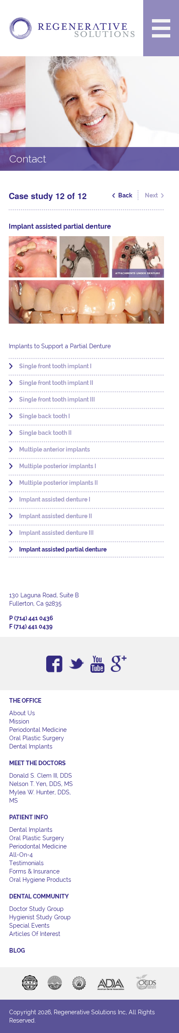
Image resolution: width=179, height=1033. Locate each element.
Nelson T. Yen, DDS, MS (41, 784)
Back (125, 195)
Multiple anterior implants (54, 449)
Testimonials (26, 863)
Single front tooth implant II (56, 382)
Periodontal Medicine (38, 729)
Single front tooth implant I (55, 366)
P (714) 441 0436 (31, 618)
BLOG (17, 950)
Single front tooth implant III (57, 399)
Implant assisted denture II (55, 516)
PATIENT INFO (28, 817)
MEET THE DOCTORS (37, 763)
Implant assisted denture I (54, 499)
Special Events (29, 925)
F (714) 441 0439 (30, 626)
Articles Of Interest (34, 934)
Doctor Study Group (36, 909)
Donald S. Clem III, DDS (40, 775)
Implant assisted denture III (56, 532)
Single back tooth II (45, 432)
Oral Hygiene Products (40, 879)
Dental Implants (30, 746)
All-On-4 (21, 854)
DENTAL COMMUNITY (39, 896)
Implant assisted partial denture (63, 549)
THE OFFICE (25, 700)
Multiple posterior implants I (57, 466)
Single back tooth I (44, 416)
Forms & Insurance (34, 871)
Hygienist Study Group (40, 917)
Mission (19, 721)
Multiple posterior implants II (58, 482)
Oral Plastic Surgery (36, 738)
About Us (22, 713)
